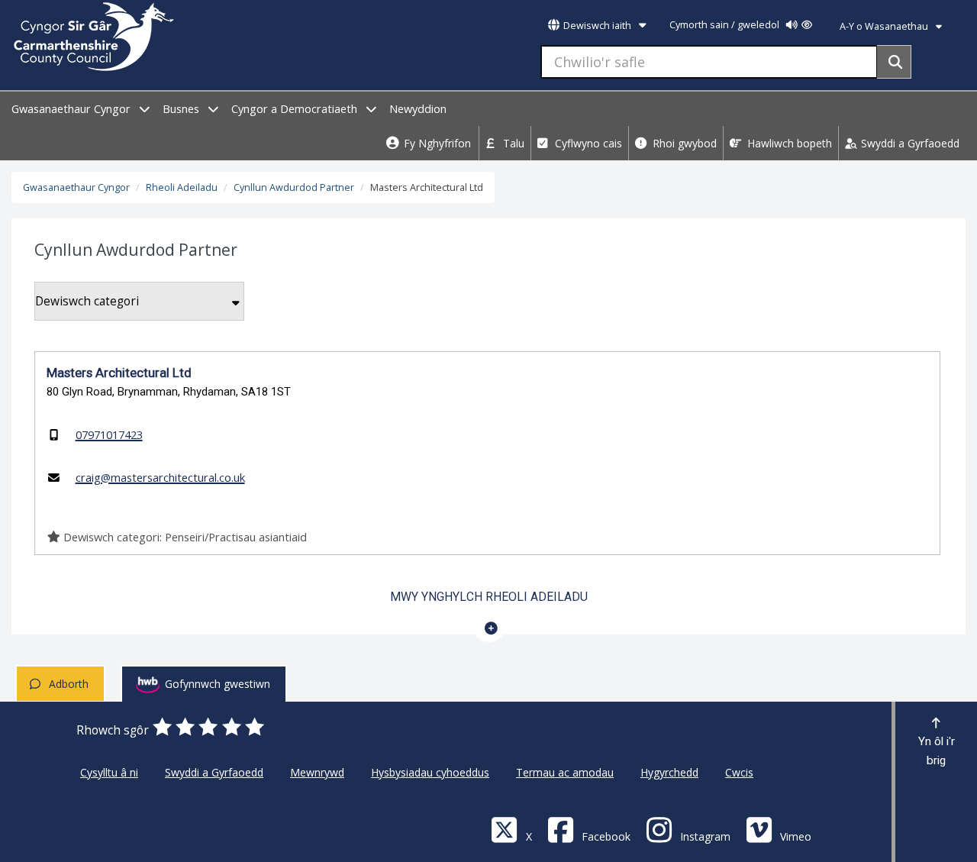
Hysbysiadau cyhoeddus (430, 772)
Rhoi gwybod (683, 143)
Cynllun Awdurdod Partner (294, 187)
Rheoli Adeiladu (182, 187)
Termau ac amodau (565, 772)
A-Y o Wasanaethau (885, 26)
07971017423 (109, 434)
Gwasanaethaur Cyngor (72, 109)
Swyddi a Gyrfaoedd (908, 143)
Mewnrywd (317, 772)
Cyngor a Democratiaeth (295, 109)
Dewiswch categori (87, 301)
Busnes (182, 109)
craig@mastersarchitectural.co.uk (160, 477)
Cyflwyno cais (587, 143)
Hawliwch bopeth (788, 143)
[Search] (894, 62)
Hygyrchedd (669, 772)
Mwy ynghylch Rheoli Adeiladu (489, 596)
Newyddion (418, 109)
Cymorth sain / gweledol (725, 24)
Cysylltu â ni (109, 772)
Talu (512, 143)
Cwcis (739, 772)
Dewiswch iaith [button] (597, 25)
